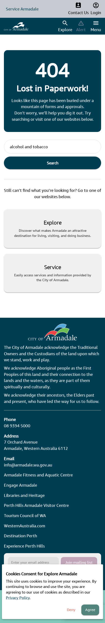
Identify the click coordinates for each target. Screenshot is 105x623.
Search (52, 162)
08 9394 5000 (17, 425)
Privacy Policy (18, 597)
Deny (71, 610)
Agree (90, 610)
